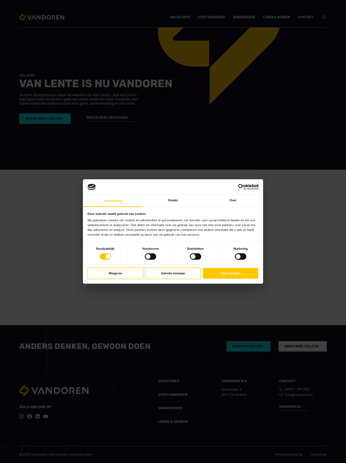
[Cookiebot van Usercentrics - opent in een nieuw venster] (241, 187)
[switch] (150, 256)
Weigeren (115, 273)
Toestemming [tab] (112, 200)
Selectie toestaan (173, 273)
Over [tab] (233, 200)
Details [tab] (173, 200)
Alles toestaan (230, 273)
